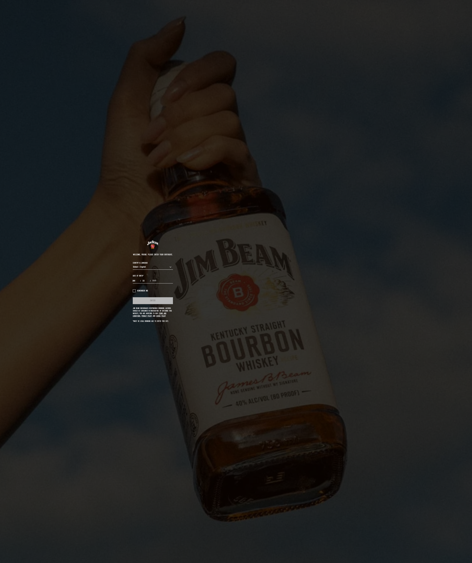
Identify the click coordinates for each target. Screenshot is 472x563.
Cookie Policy (161, 316)
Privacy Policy (146, 316)
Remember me (142, 291)
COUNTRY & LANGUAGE (140, 263)
